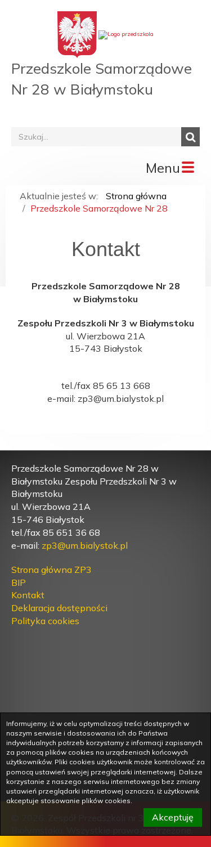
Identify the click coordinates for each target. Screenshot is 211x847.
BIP (18, 582)
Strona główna (136, 195)
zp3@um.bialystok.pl (85, 545)
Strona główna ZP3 (51, 569)
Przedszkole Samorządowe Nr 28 (99, 208)
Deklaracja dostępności (59, 607)
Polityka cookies (45, 620)
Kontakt (27, 594)
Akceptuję (173, 817)
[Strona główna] (126, 34)
